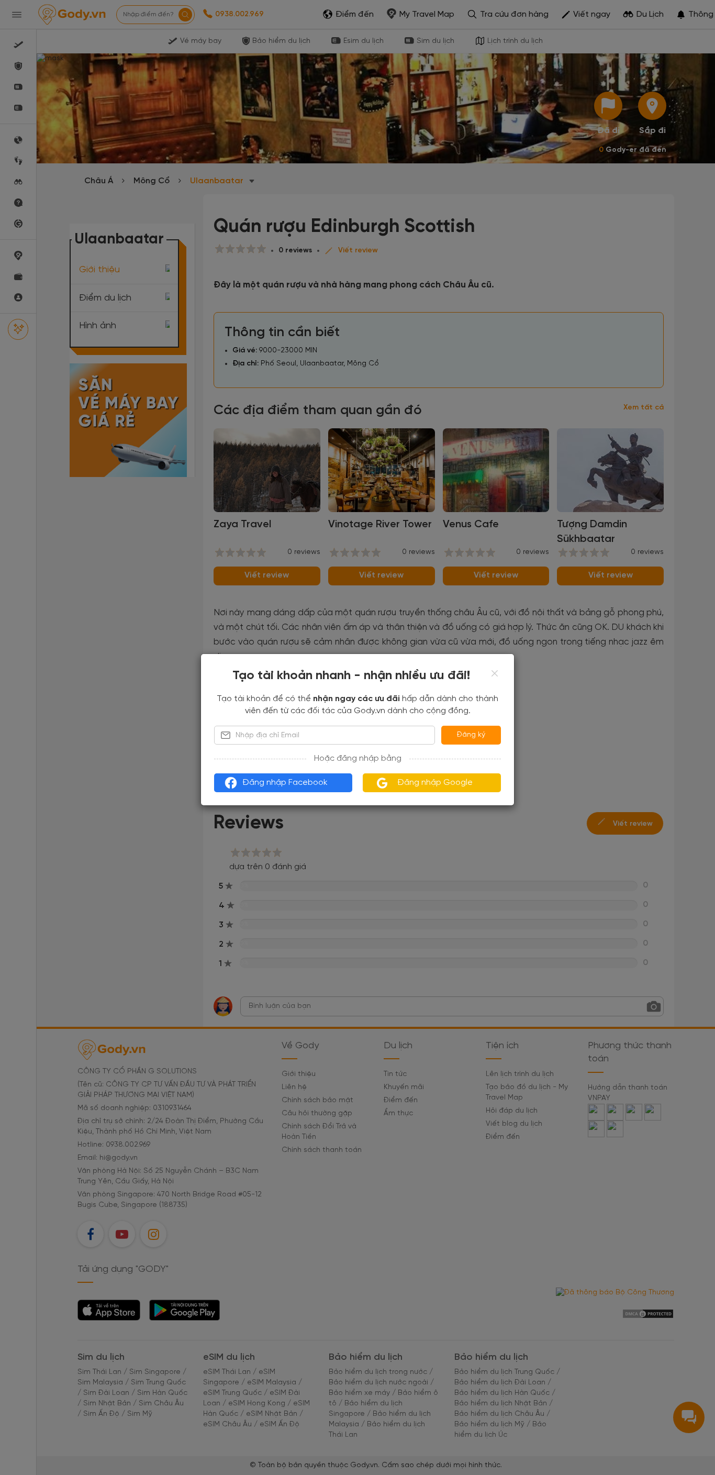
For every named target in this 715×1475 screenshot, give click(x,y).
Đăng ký (471, 735)
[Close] (494, 673)
